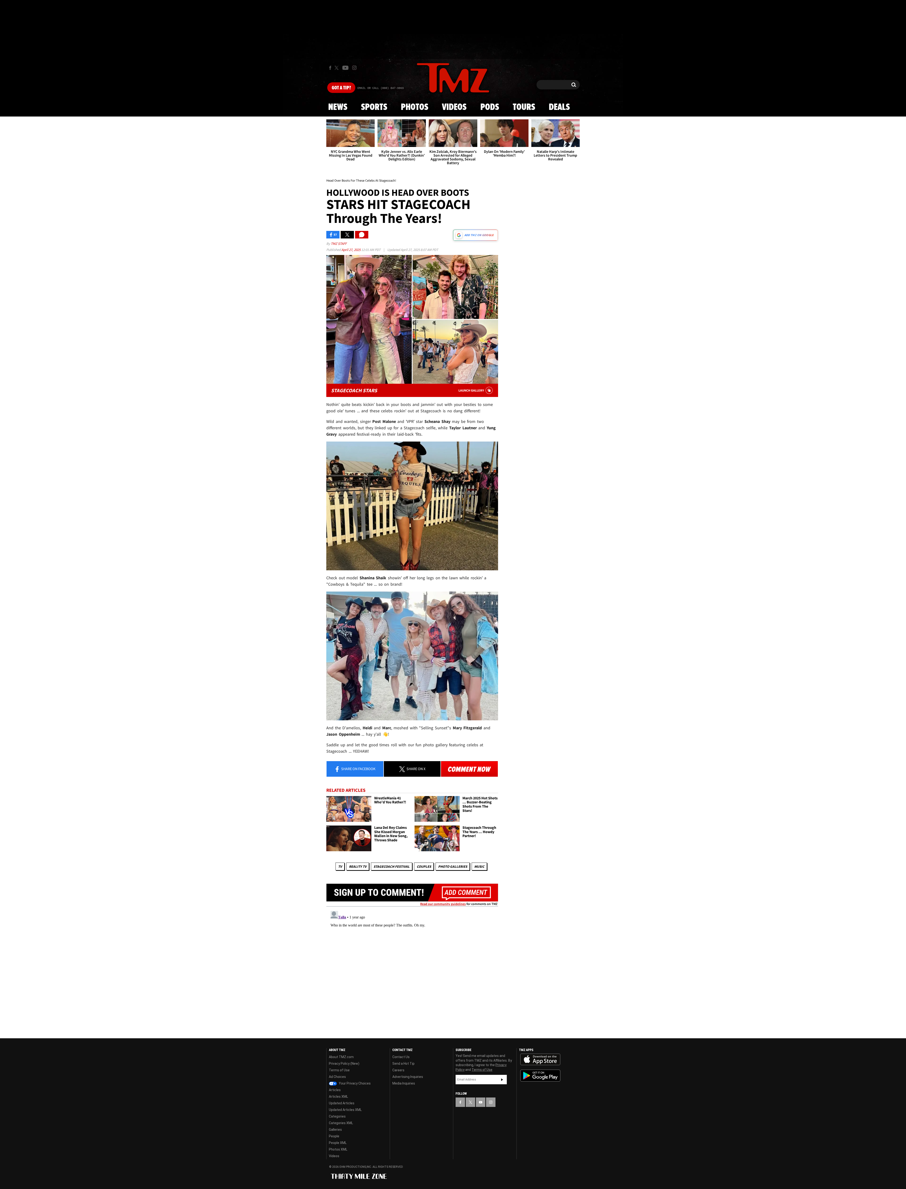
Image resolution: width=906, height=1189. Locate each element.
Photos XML (338, 1149)
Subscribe (502, 1079)
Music (479, 866)
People (334, 1136)
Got (341, 88)
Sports (374, 107)
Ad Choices (337, 1077)
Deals (559, 107)
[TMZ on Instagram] (354, 68)
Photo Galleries (452, 866)
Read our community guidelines (443, 904)
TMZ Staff (339, 243)
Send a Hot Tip (403, 1063)
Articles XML (338, 1096)
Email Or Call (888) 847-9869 (380, 88)
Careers (398, 1070)
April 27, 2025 (351, 249)
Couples (424, 866)
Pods (489, 107)
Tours (524, 107)
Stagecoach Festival (391, 866)
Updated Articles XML (345, 1110)
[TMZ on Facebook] (330, 68)
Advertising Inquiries (407, 1077)
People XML (338, 1143)
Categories (337, 1116)
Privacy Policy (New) (344, 1063)
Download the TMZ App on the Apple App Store (540, 1059)
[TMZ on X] (337, 68)
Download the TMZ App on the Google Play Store (540, 1076)
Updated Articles (341, 1103)
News (337, 107)
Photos (414, 107)
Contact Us (401, 1057)
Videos (454, 107)
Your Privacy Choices (354, 1083)
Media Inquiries (403, 1083)
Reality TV (357, 866)
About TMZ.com (341, 1057)
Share (357, 768)
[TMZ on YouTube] (480, 1102)
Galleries (335, 1129)
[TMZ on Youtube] (345, 68)
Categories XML (341, 1123)
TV (340, 866)
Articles (335, 1090)
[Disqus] (412, 968)
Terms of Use (339, 1070)
